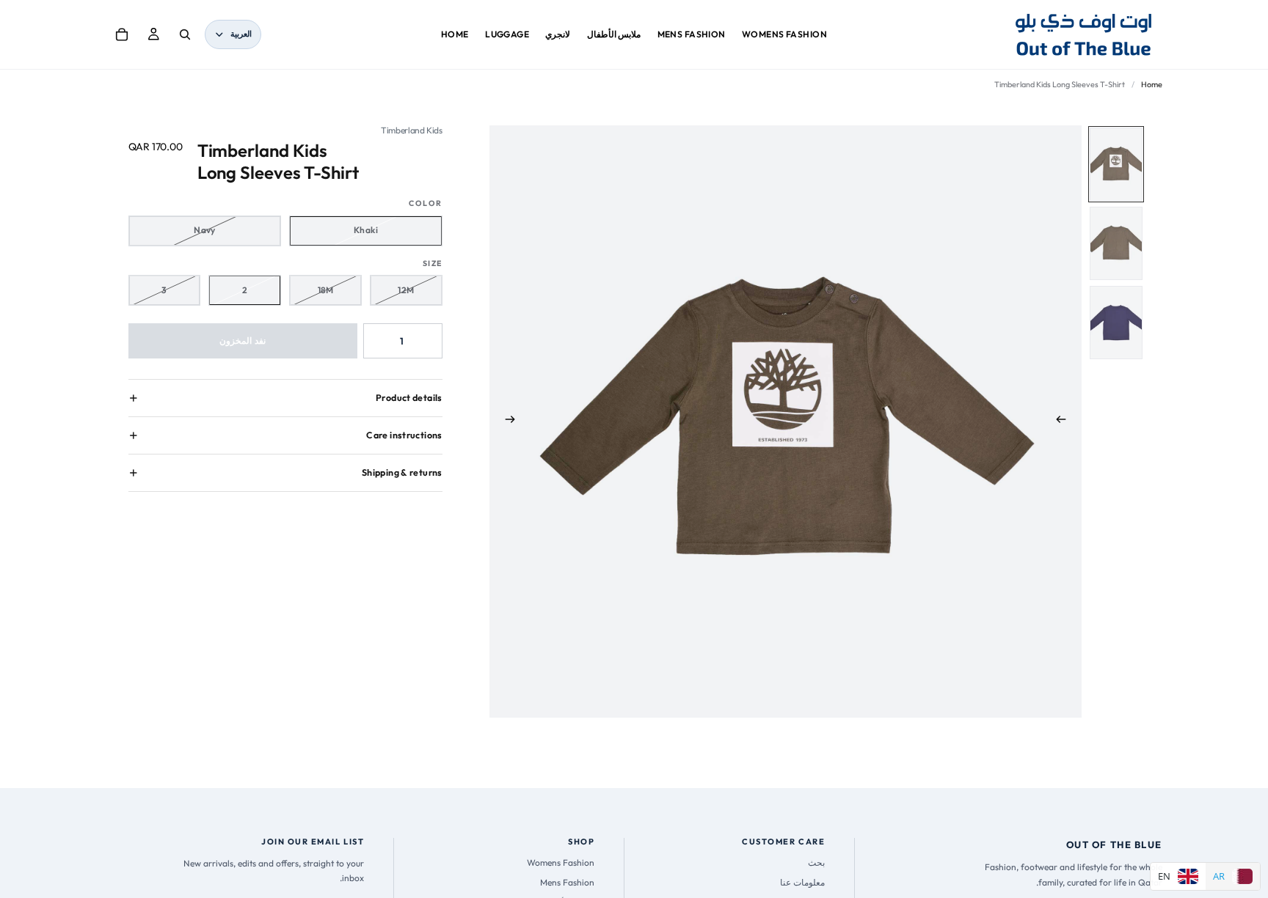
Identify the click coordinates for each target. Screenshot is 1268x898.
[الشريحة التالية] (505, 421)
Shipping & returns (402, 472)
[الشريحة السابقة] (1065, 421)
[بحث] (185, 34)
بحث (816, 862)
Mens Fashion (567, 882)
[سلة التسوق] (122, 34)
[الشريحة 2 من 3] (1116, 243)
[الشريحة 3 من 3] (1116, 322)
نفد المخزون (242, 340)
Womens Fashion (560, 862)
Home (1151, 84)
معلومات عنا (802, 882)
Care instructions (404, 435)
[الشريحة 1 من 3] (1116, 164)
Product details (409, 397)
